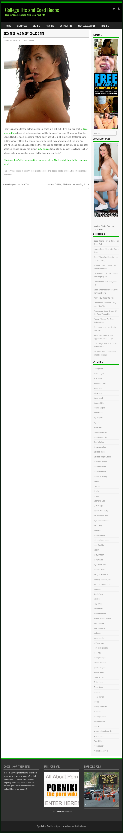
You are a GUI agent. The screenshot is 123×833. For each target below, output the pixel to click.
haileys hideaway (101, 510)
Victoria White (99, 721)
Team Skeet (98, 687)
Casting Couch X (100, 432)
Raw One (30, 40)
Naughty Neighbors (102, 584)
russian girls (99, 638)
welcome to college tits (103, 731)
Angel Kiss (98, 388)
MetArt (96, 549)
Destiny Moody (100, 471)
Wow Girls (98, 741)
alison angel (99, 373)
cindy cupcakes (100, 447)
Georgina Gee (99, 500)
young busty (99, 745)
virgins (96, 726)
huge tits (97, 530)
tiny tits (105, 25)
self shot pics (99, 643)
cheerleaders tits (100, 437)
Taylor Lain (98, 682)
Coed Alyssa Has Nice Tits (16, 184)
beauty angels (99, 407)
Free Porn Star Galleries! (62, 811)
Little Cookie (99, 545)
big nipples (22, 25)
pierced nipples (100, 613)
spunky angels (99, 667)
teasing (97, 692)
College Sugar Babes (102, 456)
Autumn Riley (99, 403)
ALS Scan (98, 378)
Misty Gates (98, 559)
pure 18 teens (99, 628)
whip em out (99, 736)
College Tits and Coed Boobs (32, 10)
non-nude (98, 589)
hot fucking (98, 525)
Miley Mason (99, 554)
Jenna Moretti (99, 535)
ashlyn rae (98, 393)
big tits (36, 25)
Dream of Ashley (100, 476)
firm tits (50, 25)
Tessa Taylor (99, 696)
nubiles (45, 170)
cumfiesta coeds (100, 461)
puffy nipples (44, 148)
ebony (96, 481)
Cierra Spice (99, 442)
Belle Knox (98, 412)
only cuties (98, 603)
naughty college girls (32, 170)
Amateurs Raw (100, 383)
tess (73, 170)
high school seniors (102, 520)
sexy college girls (86, 25)
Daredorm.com (100, 466)
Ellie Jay (97, 486)
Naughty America (101, 574)
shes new (97, 652)
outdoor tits (66, 25)
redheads (97, 633)
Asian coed (98, 398)
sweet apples (99, 677)
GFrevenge (98, 505)
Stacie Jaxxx (99, 672)
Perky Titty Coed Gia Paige (105, 297)
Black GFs (98, 427)
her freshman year (101, 515)
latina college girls (101, 540)
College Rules (99, 451)
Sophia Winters (100, 662)
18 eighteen (98, 368)
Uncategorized (100, 716)
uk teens (97, 711)
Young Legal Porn (101, 750)
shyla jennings (99, 657)
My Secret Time (100, 564)
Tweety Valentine (100, 706)
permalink (8, 174)
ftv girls (96, 496)
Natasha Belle (99, 569)
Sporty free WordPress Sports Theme (52, 826)
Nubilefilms (98, 594)
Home (8, 25)
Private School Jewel (102, 618)
